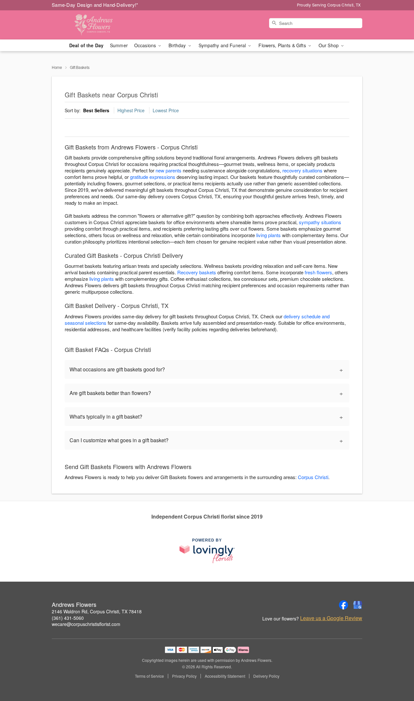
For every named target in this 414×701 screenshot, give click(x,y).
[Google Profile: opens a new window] (357, 604)
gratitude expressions (152, 176)
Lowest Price (166, 110)
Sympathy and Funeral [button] (223, 45)
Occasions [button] (145, 45)
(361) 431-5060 (68, 618)
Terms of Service (149, 676)
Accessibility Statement (225, 676)
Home (57, 67)
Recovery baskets (196, 272)
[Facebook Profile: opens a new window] (343, 604)
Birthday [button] (178, 45)
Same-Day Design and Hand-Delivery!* (95, 4)
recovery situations (302, 170)
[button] (397, 673)
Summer (119, 45)
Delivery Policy (266, 676)
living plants (268, 235)
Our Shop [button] (329, 45)
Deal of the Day (86, 45)
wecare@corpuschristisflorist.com (86, 624)
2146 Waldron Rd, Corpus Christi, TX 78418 (97, 611)
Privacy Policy (184, 676)
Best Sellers (96, 110)
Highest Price (131, 110)
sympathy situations (320, 222)
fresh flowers (318, 272)
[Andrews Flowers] (98, 24)
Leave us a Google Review (331, 618)
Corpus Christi (313, 477)
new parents (168, 170)
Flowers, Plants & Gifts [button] (282, 45)
